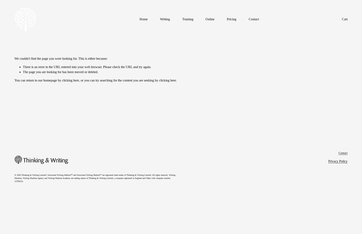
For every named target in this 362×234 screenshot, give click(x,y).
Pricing (231, 19)
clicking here (70, 80)
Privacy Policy (338, 161)
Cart (345, 19)
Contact (254, 19)
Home (144, 19)
